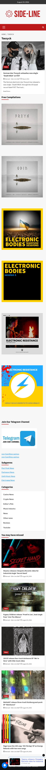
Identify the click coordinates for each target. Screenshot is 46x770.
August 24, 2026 (27, 576)
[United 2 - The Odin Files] (22, 176)
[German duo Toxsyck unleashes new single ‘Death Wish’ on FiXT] (23, 55)
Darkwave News (8, 472)
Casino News (8, 494)
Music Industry (9, 509)
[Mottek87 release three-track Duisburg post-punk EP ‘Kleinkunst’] (23, 684)
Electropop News (8, 480)
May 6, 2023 (25, 79)
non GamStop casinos (10, 454)
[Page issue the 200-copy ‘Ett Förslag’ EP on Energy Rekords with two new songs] (23, 728)
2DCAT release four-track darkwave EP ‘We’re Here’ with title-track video (21, 659)
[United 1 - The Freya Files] (22, 124)
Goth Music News (8, 476)
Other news (8, 518)
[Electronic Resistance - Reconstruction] (22, 333)
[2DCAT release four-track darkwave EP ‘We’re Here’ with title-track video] (23, 641)
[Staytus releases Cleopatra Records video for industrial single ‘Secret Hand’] (23, 553)
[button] (4, 27)
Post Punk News (8, 468)
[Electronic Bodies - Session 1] (22, 281)
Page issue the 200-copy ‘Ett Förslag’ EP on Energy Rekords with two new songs (23, 747)
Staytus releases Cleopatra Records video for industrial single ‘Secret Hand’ (21, 572)
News (6, 67)
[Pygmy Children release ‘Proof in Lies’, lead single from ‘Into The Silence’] (23, 597)
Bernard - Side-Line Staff (12, 79)
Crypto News (8, 499)
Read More (6, 91)
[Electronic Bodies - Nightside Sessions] (22, 229)
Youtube (6, 527)
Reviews (6, 523)
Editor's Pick (8, 504)
